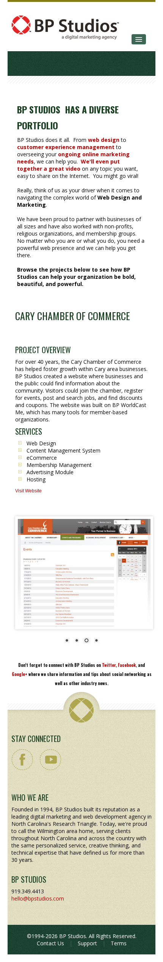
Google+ (19, 674)
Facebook (127, 665)
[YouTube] (50, 759)
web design (103, 139)
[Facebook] (22, 759)
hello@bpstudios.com (37, 898)
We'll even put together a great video (68, 165)
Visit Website (28, 491)
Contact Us (50, 943)
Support (87, 943)
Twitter (109, 665)
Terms (119, 943)
